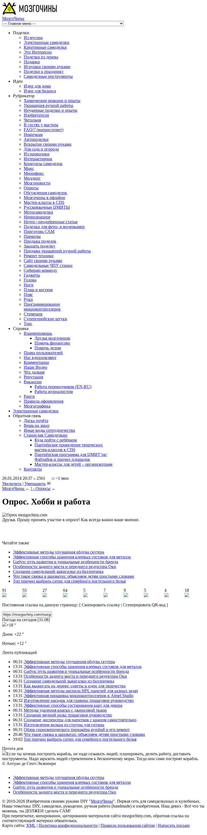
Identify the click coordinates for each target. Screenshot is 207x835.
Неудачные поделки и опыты (50, 110)
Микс (29, 168)
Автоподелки (36, 139)
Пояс (28, 294)
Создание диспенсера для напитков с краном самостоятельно (80, 720)
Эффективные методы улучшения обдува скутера (58, 552)
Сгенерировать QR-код (144, 605)
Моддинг (32, 178)
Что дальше (34, 372)
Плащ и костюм (38, 289)
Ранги (29, 396)
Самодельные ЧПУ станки (48, 265)
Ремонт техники (39, 255)
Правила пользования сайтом (128, 825)
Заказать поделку (39, 246)
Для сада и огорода (41, 149)
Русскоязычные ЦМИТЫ (47, 207)
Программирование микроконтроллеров (42, 306)
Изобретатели (36, 115)
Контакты (33, 469)
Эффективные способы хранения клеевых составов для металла (72, 557)
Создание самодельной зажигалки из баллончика (58, 571)
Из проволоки (37, 154)
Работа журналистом (53, 391)
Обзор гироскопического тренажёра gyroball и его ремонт (77, 729)
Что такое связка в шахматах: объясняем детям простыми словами (73, 576)
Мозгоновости (37, 183)
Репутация (33, 377)
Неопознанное (37, 217)
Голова (30, 280)
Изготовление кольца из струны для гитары (64, 724)
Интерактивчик (38, 158)
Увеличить (12, 483)
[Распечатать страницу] (49, 483)
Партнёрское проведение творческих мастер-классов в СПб (68, 447)
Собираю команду (40, 270)
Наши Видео (35, 367)
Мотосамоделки (38, 212)
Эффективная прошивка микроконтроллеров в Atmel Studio (78, 695)
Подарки (32, 62)
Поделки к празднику (44, 71)
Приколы (32, 236)
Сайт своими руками (43, 260)
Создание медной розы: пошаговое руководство (68, 715)
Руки (28, 299)
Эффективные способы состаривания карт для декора (73, 705)
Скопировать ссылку (101, 605)
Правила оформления (43, 401)
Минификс (34, 173)
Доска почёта (36, 420)
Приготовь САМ (39, 231)
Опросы (31, 188)
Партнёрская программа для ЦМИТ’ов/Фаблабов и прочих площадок (70, 457)
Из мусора (33, 37)
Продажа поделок (40, 241)
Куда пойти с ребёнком (55, 440)
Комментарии (36, 362)
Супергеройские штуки (45, 318)
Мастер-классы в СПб (44, 202)
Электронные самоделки (46, 42)
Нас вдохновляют (40, 357)
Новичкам (33, 134)
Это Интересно (38, 52)
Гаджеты (32, 275)
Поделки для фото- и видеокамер (54, 226)
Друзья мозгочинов (52, 338)
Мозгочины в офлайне (44, 197)
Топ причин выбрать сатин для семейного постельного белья (69, 581)
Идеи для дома (37, 86)
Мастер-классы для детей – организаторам (73, 464)
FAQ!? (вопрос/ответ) (43, 129)
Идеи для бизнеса (40, 91)
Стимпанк (33, 314)
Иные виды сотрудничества (49, 430)
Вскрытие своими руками (47, 144)
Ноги (28, 285)
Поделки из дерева (41, 57)
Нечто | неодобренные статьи (51, 222)
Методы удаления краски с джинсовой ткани (65, 710)
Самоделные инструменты (48, 76)
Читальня (32, 120)
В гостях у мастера (41, 125)
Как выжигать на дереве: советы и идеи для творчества (75, 686)
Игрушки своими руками (47, 66)
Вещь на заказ (36, 425)
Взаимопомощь (38, 333)
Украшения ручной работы (48, 105)
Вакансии (33, 382)
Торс (28, 323)
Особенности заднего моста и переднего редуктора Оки (64, 566)
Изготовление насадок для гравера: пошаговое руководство (79, 700)
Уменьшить (35, 483)
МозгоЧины (13, 18)
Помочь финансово (52, 343)
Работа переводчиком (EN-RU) (62, 386)
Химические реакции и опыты (52, 100)
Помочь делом (47, 348)
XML (31, 825)
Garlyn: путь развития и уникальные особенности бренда (65, 561)
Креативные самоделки (45, 47)
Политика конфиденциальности (68, 825)
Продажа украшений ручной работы (57, 251)
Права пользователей (43, 352)
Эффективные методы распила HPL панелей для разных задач (81, 690)
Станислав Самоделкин (45, 435)
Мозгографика (37, 406)
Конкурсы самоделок (43, 163)
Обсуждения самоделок (45, 192)
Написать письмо (174, 825)
